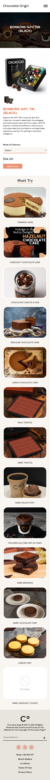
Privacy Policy (25, 772)
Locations (25, 763)
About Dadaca (25, 759)
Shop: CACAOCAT (25, 754)
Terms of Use (25, 767)
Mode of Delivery (12, 144)
